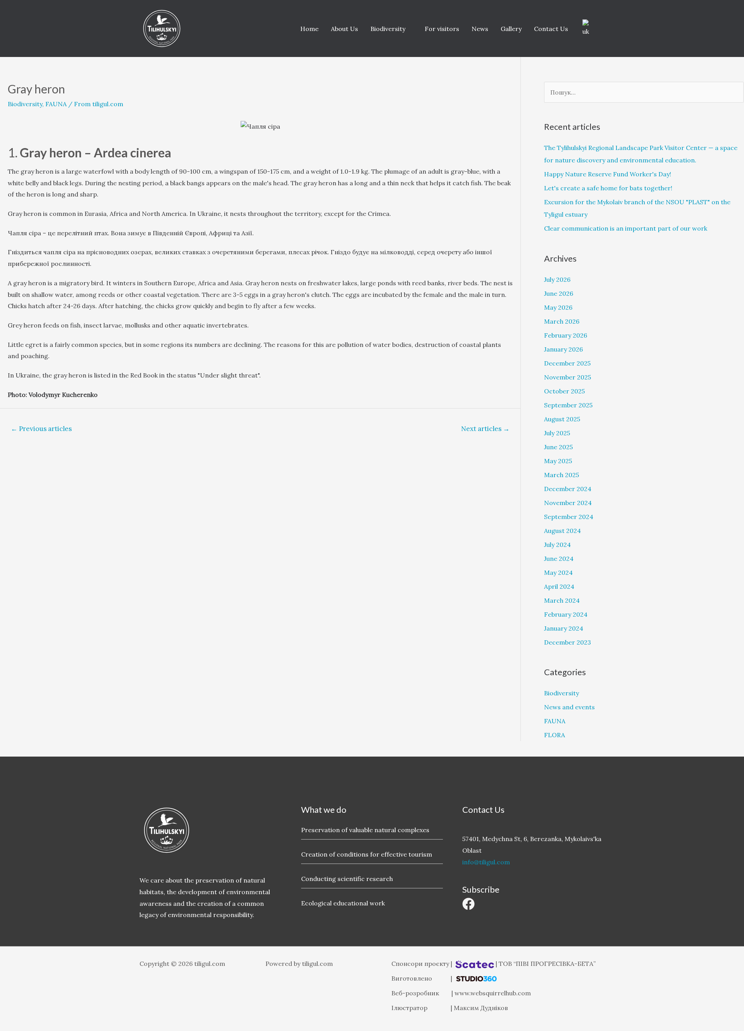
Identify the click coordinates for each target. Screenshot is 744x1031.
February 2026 (565, 335)
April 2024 (559, 586)
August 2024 (562, 530)
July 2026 (557, 279)
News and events (569, 707)
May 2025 (558, 461)
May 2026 (558, 307)
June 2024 (559, 558)
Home (309, 29)
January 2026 (563, 349)
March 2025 (561, 475)
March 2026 (561, 321)
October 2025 (564, 391)
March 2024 (562, 600)
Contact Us (551, 29)
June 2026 (558, 293)
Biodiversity (387, 29)
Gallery (511, 29)
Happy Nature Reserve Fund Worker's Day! (607, 174)
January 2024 (563, 628)
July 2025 (557, 433)
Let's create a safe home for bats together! (608, 188)
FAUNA (56, 104)
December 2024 (567, 489)
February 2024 (565, 614)
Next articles (485, 428)
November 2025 (567, 377)
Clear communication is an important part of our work (625, 228)
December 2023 (567, 642)
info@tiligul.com (486, 862)
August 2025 (562, 419)
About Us (344, 29)
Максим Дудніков (481, 1008)
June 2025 (558, 447)
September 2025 (568, 405)
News (480, 29)
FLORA (554, 735)
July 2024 (557, 544)
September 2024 (568, 517)
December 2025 (567, 363)
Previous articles (41, 428)
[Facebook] (468, 904)
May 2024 (558, 572)
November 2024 (568, 503)
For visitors (442, 29)
